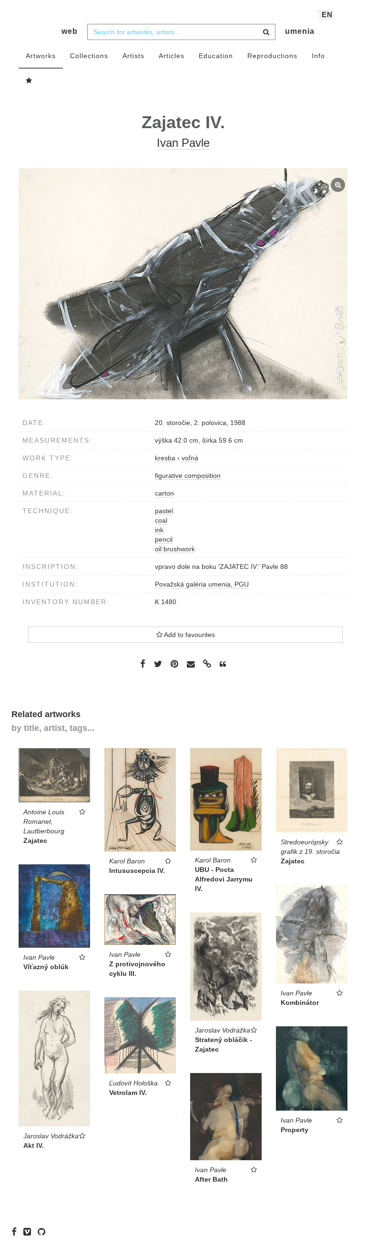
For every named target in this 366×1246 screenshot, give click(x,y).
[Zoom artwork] (183, 283)
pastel (164, 511)
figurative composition (188, 475)
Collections (89, 56)
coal (161, 520)
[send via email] (190, 664)
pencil (164, 539)
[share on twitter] (158, 664)
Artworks (41, 56)
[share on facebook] (143, 664)
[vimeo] (29, 1232)
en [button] (327, 14)
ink (159, 530)
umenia (300, 31)
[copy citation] (222, 664)
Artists (133, 56)
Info (318, 56)
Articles (171, 56)
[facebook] (16, 1232)
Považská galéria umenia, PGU (202, 584)
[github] (44, 1232)
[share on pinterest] (174, 664)
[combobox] (181, 32)
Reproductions (272, 56)
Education (216, 56)
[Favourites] (29, 81)
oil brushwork (175, 549)
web (69, 31)
